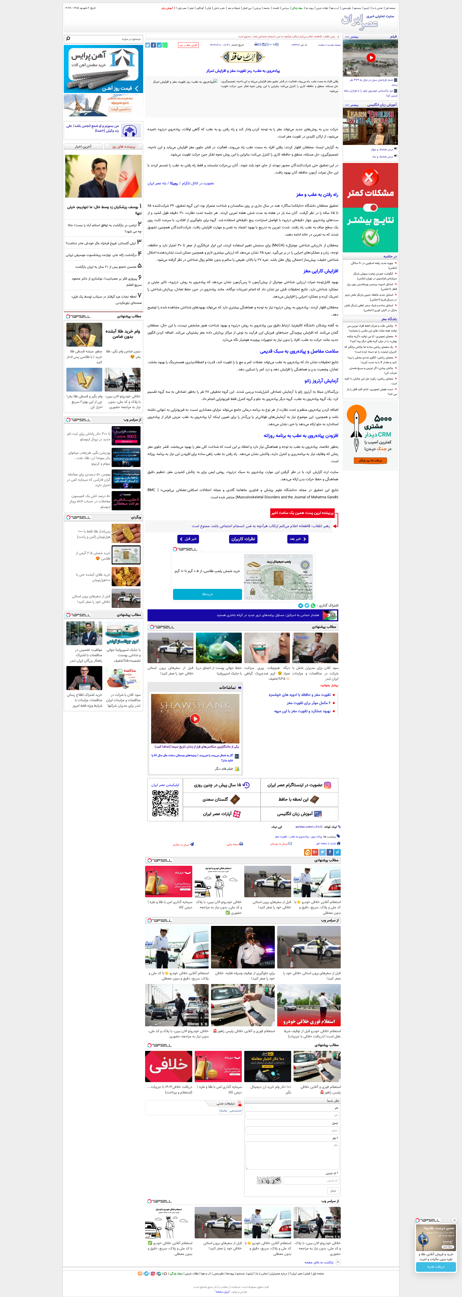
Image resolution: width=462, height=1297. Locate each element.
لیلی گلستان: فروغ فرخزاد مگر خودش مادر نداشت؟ (101, 243)
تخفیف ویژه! (436, 1256)
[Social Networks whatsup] (313, 605)
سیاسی (285, 8)
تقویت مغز (281, 837)
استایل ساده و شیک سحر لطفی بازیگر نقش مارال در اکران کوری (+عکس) (370, 307)
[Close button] (444, 1236)
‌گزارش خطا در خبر (188, 45)
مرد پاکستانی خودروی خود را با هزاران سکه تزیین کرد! (371, 93)
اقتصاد (276, 8)
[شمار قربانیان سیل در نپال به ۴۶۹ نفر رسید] (370, 58)
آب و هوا (335, 8)
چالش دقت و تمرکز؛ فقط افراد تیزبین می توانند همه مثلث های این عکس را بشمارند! (372, 328)
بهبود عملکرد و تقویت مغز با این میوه (302, 711)
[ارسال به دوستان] (259, 44)
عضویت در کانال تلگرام (198, 183)
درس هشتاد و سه (383, 157)
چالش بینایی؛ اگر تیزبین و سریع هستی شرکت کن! (373, 370)
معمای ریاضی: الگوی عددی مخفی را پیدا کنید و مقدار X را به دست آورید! (372, 360)
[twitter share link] (147, 45)
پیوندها (230, 1274)
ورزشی (257, 8)
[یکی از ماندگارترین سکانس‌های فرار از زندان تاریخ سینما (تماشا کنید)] (195, 718)
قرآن (209, 8)
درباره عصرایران (278, 1274)
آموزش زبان (167, 8)
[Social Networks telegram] (300, 605)
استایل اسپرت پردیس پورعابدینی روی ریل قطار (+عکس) (372, 286)
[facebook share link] (153, 45)
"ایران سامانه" (222, 1292)
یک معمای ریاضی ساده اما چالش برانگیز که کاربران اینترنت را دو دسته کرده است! (370, 349)
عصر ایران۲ (296, 1274)
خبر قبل (191, 539)
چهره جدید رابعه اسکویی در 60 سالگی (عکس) (374, 265)
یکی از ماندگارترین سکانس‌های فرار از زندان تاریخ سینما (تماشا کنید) (197, 747)
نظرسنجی (346, 8)
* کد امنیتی (332, 1173)
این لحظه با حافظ (293, 799)
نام (336, 1108)
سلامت (321, 45)
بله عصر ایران (157, 183)
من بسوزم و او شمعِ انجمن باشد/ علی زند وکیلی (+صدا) (92, 128)
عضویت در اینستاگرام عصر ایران (295, 785)
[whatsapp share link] (164, 45)
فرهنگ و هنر (234, 8)
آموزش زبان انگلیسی (295, 814)
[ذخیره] (263, 45)
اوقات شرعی (322, 8)
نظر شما (333, 1101)
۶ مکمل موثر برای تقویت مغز (309, 703)
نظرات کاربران (243, 539)
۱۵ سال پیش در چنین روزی (217, 785)
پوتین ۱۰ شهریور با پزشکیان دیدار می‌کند (313, 37)
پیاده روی (316, 837)
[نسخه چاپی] (256, 44)
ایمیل (335, 1123)
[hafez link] (243, 56)
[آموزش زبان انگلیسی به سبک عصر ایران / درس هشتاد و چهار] (370, 126)
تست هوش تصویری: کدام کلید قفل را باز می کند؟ (372, 391)
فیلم (191, 8)
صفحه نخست (334, 45)
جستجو (357, 8)
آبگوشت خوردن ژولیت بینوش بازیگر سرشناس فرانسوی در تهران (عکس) (375, 276)
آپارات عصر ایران (217, 814)
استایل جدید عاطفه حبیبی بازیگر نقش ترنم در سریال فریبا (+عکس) (371, 297)
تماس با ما (377, 8)
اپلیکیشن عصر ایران (165, 785)
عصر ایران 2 (181, 8)
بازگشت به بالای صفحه (319, 1262)
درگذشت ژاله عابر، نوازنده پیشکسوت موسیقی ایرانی (101, 255)
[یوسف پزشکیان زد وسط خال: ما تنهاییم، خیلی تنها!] (103, 176)
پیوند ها (309, 8)
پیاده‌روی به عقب (299, 837)
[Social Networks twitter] (306, 605)
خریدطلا (207, 594)
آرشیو (366, 8)
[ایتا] (307, 852)
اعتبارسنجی (236, 1111)
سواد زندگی (297, 8)
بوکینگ (223, 1111)
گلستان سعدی (215, 799)
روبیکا (174, 183)
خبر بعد (295, 539)
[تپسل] (175, 549)
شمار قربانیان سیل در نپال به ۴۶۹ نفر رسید (374, 82)
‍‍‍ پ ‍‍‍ (273, 44)
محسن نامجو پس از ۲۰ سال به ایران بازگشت (105, 267)
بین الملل (247, 8)
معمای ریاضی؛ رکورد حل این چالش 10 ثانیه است (371, 381)
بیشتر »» (352, 36)
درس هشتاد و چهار (382, 150)
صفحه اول (390, 8)
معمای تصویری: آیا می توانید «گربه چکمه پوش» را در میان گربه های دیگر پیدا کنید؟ (372, 338)
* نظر (335, 1138)
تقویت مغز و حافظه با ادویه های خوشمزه (300, 695)
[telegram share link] (159, 45)
